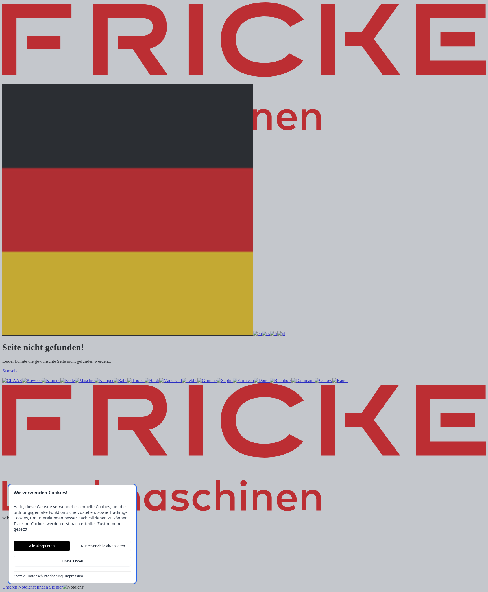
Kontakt (19, 576)
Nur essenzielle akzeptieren (103, 545)
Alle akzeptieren (42, 545)
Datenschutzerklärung (45, 576)
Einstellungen (72, 561)
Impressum (74, 576)
